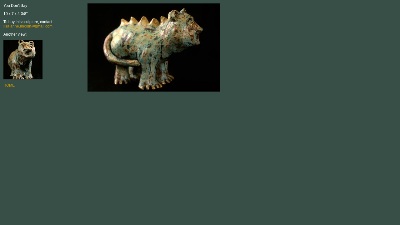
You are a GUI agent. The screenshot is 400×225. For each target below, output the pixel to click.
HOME (9, 85)
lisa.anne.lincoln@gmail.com (27, 26)
